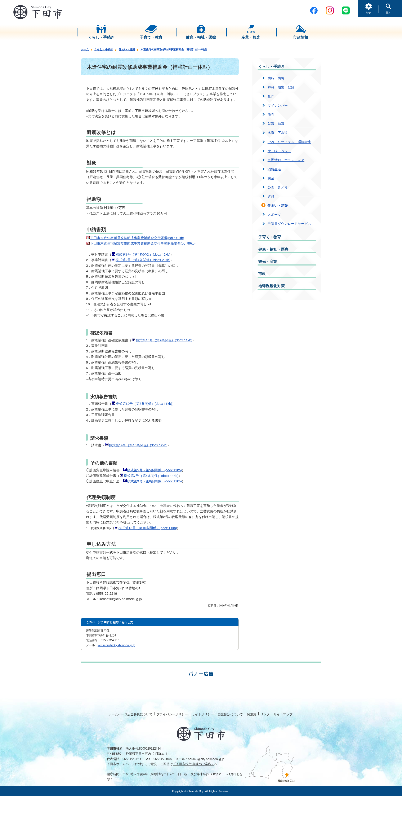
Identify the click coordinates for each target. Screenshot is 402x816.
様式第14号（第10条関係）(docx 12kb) (138, 445)
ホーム (85, 49)
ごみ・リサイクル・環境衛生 (289, 141)
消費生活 (274, 169)
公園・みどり (278, 187)
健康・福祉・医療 (273, 249)
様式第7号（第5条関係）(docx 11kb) (151, 475)
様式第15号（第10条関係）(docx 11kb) (148, 527)
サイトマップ (283, 714)
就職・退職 (276, 123)
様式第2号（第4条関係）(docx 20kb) (143, 259)
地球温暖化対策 (271, 285)
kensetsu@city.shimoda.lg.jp (116, 645)
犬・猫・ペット (279, 150)
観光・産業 (267, 261)
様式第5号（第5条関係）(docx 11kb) (154, 470)
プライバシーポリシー (172, 714)
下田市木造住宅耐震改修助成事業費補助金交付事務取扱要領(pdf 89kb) (143, 243)
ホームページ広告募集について (130, 714)
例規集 (251, 714)
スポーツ (274, 214)
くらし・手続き (103, 49)
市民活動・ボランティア (286, 159)
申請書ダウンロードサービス (289, 223)
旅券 (271, 114)
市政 (262, 273)
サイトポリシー (203, 714)
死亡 (271, 96)
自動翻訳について (230, 714)
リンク (265, 714)
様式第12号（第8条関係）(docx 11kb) (144, 403)
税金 (271, 178)
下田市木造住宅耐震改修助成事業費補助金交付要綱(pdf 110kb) (137, 237)
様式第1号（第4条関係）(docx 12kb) (143, 254)
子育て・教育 (269, 237)
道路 (271, 196)
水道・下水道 (278, 132)
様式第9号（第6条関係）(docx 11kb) (154, 481)
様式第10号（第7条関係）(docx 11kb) (164, 340)
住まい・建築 (127, 49)
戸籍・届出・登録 (281, 87)
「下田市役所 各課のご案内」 (193, 764)
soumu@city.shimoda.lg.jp (206, 758)
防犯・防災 (276, 78)
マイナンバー (278, 105)
